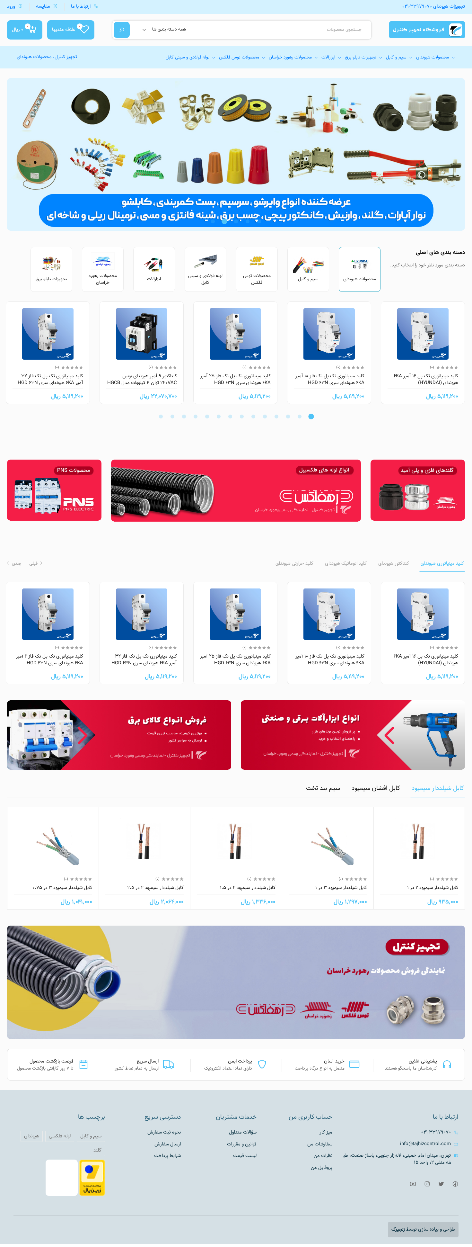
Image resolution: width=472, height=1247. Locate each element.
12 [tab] (184, 416)
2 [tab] (247, 221)
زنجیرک (398, 1229)
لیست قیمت (245, 1156)
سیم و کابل (396, 57)
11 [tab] (195, 416)
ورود (11, 6)
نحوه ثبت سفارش (164, 1132)
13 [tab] (172, 416)
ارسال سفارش (167, 1144)
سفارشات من (319, 1144)
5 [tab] (213, 221)
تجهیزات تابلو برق (360, 57)
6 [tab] (253, 416)
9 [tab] (218, 416)
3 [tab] (236, 221)
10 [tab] (207, 416)
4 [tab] (224, 221)
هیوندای (31, 1136)
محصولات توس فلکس (239, 57)
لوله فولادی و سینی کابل (187, 57)
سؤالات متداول (243, 1132)
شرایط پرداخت (167, 1156)
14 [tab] (161, 416)
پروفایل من (321, 1167)
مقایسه (43, 6)
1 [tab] (259, 221)
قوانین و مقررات (242, 1144)
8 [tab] (230, 416)
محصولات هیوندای (432, 57)
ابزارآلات (328, 57)
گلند (97, 1150)
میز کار (325, 1132)
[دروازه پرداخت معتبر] (92, 1178)
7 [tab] (242, 416)
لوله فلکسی (60, 1136)
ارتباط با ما (81, 6)
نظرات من (323, 1156)
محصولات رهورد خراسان (290, 57)
